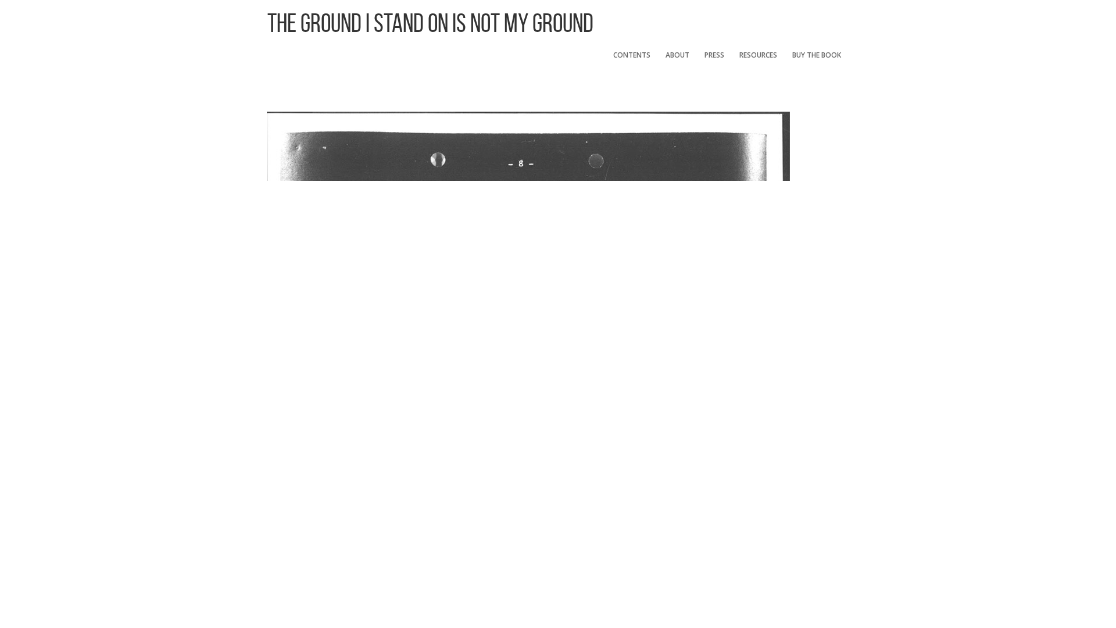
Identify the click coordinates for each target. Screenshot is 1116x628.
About (677, 55)
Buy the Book (816, 55)
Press (714, 55)
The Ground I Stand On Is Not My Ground (430, 23)
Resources (758, 55)
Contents (631, 55)
